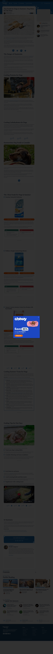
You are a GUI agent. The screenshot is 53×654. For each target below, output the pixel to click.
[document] (26, 327)
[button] (38, 317)
